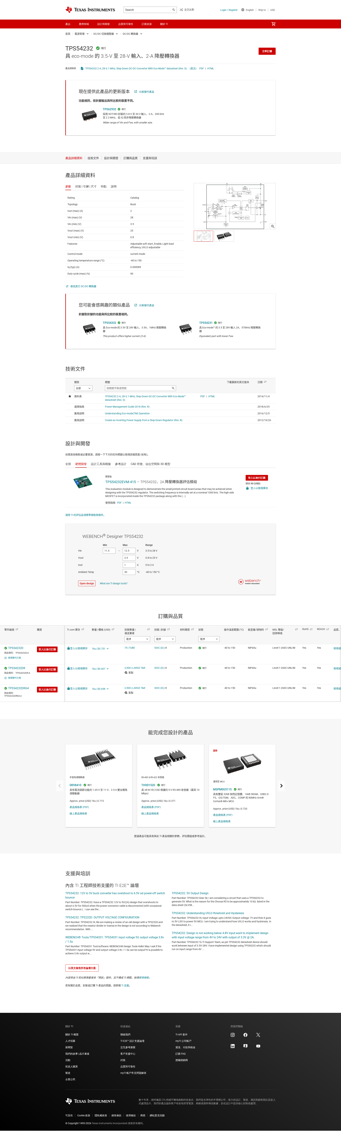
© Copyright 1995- (78, 1123)
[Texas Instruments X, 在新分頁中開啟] (258, 1036)
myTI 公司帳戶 (183, 1040)
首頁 (67, 33)
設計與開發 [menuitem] (103, 24)
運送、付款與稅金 (185, 1047)
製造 (67, 1072)
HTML (210, 68)
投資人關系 (71, 1066)
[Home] (90, 10)
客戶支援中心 (127, 1053)
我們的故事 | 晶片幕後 (77, 1053)
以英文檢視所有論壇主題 (82, 968)
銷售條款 (116, 1115)
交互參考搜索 (127, 1047)
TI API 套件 (181, 1034)
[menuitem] (273, 24)
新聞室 (69, 1047)
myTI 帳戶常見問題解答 (133, 1072)
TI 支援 (125, 985)
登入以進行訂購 (257, 477)
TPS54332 (109, 323)
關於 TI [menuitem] (164, 24)
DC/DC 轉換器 (130, 33)
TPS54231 (206, 323)
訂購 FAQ (180, 1053)
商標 (142, 1115)
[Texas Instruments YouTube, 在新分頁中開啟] (258, 1047)
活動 (67, 1060)
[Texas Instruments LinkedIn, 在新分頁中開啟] (233, 1047)
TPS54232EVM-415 (120, 482)
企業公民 (70, 1079)
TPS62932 (109, 109)
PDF (201, 68)
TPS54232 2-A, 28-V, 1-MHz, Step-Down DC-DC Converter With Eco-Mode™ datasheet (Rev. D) (136, 68)
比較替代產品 (146, 91)
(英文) (193, 68)
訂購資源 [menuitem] (147, 24)
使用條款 (144, 977)
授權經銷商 (181, 1060)
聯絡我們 (125, 1034)
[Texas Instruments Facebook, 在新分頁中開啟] (245, 1036)
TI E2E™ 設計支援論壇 (132, 1040)
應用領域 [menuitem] (84, 24)
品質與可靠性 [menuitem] (125, 24)
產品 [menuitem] (67, 24)
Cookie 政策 (83, 1115)
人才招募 (70, 1040)
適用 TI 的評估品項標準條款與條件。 (85, 515)
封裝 (122, 1060)
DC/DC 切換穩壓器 (103, 33)
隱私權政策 (101, 1115)
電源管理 (80, 33)
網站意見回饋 (157, 1115)
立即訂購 (267, 51)
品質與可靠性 (127, 1066)
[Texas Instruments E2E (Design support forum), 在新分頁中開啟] (245, 1047)
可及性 (69, 1115)
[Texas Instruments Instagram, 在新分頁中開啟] (233, 1036)
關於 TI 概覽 (72, 1034)
